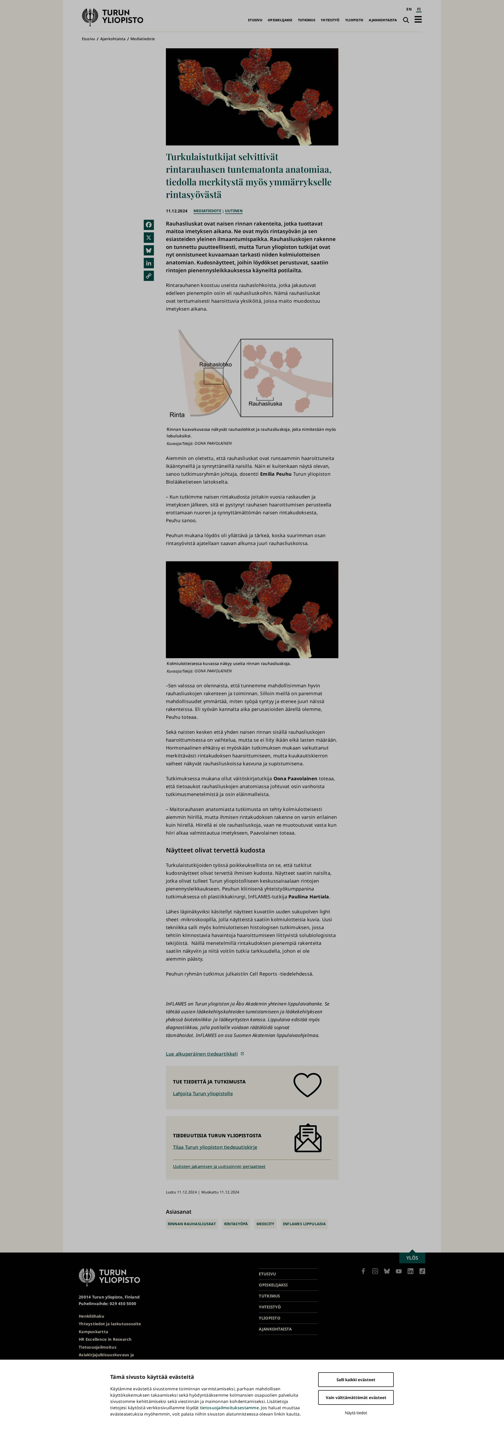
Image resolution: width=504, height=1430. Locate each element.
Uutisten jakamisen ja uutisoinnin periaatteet (219, 1166)
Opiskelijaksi (280, 20)
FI (419, 9)
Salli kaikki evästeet (356, 1379)
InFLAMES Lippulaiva (304, 1223)
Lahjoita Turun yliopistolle (203, 1093)
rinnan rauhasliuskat (192, 1223)
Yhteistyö (330, 20)
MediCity (265, 1223)
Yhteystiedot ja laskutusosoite (110, 1323)
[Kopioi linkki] (149, 276)
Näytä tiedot (356, 1412)
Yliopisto (354, 20)
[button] (418, 19)
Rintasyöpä (236, 1223)
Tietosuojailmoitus (98, 1347)
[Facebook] (149, 225)
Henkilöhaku (91, 1316)
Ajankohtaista (383, 20)
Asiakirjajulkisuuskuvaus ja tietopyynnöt (106, 1358)
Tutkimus (306, 20)
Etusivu (255, 20)
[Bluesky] (149, 250)
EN (409, 9)
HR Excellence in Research (105, 1339)
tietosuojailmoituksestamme (229, 1408)
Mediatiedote (142, 38)
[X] (149, 237)
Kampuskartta (93, 1331)
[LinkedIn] (149, 263)
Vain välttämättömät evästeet (356, 1397)
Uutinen (234, 210)
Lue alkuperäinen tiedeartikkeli (202, 1054)
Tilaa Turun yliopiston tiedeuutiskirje (215, 1147)
